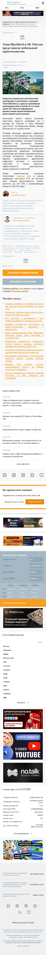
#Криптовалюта (10, 250)
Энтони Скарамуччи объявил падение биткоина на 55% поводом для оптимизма (24, 375)
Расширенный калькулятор (14, 603)
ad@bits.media (38, 895)
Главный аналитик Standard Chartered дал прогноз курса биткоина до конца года (24, 306)
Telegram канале (20, 291)
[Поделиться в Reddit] (34, 37)
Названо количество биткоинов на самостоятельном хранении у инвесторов (24, 327)
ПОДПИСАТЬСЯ (35, 502)
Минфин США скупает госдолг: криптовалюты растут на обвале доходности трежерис (24, 367)
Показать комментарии (23, 272)
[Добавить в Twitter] (10, 37)
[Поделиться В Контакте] (28, 37)
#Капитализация (25, 250)
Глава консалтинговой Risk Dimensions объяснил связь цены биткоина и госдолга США (24, 335)
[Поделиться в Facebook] (5, 37)
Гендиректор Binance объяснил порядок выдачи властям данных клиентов (24, 351)
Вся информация (21, 834)
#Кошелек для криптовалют (27, 246)
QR (39, 943)
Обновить (21, 703)
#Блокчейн (7, 252)
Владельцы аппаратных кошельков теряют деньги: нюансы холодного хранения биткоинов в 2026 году (24, 344)
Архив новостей (23, 946)
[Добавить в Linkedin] (22, 37)
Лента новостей (11, 391)
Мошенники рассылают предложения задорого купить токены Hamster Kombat (24, 358)
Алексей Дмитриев (21, 221)
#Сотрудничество (10, 248)
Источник (9, 266)
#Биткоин (18, 252)
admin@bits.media (36, 874)
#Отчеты (37, 248)
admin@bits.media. (30, 937)
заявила (20, 176)
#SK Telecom (8, 246)
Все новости (23, 464)
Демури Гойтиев (18, 195)
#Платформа (25, 248)
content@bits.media (36, 884)
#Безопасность (30, 252)
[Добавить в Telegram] (16, 37)
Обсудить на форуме (23, 281)
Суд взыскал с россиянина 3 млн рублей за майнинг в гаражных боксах (24, 319)
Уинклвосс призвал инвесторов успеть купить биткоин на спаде (24, 313)
